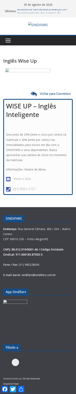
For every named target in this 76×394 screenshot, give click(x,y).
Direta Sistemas (31, 378)
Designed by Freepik (10, 383)
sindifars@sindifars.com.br (38, 275)
